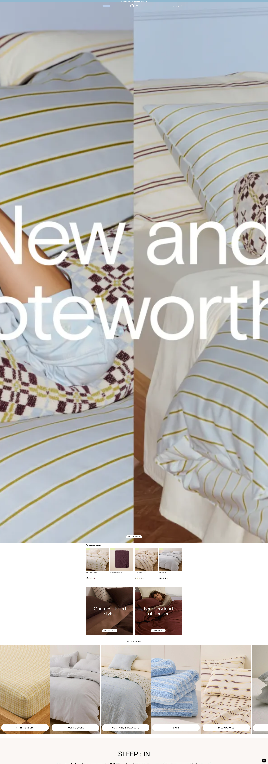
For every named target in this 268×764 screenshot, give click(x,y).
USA (173, 6)
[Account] (179, 6)
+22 (96, 578)
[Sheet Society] (134, 5)
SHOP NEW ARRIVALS (134, 536)
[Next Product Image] (183, 559)
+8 (145, 578)
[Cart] (181, 6)
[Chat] (264, 760)
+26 (169, 578)
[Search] (176, 6)
